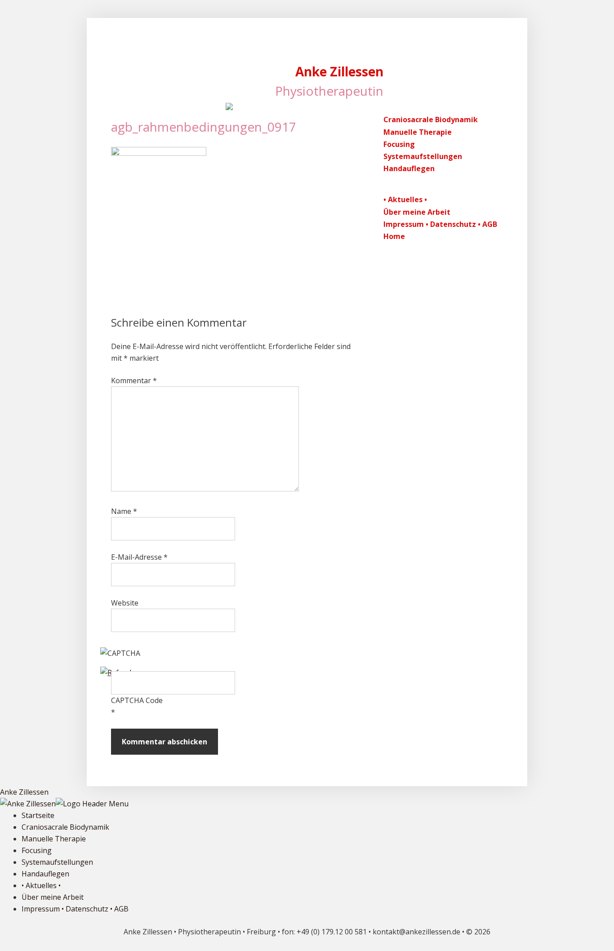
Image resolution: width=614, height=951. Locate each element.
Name (124, 511)
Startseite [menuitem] (38, 815)
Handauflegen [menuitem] (45, 874)
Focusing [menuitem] (37, 850)
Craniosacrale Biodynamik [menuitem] (65, 827)
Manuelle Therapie (417, 132)
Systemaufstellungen (422, 156)
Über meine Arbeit (416, 212)
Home (394, 236)
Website (124, 603)
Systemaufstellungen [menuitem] (57, 862)
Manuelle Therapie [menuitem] (54, 839)
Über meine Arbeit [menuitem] (53, 897)
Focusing (399, 144)
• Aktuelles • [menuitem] (41, 885)
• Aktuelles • (405, 199)
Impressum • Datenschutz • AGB (440, 224)
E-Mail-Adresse (139, 557)
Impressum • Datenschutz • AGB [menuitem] (75, 909)
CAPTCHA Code (137, 700)
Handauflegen (409, 168)
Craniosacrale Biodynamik (430, 119)
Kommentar (134, 380)
